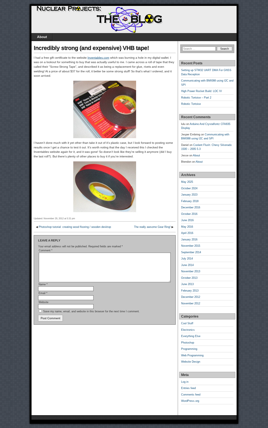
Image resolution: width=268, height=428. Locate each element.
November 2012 (190, 303)
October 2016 (189, 213)
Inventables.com (98, 57)
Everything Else (190, 336)
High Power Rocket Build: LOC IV (201, 91)
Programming (189, 348)
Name (43, 284)
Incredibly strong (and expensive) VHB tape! (91, 48)
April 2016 (187, 233)
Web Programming (192, 355)
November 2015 (190, 245)
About (42, 37)
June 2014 (187, 265)
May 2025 (187, 181)
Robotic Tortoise (191, 103)
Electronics (188, 329)
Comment (45, 250)
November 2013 (190, 271)
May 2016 (187, 226)
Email (43, 293)
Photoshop (187, 342)
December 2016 (190, 207)
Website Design (190, 361)
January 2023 (189, 194)
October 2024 (189, 188)
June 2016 (187, 220)
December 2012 (190, 296)
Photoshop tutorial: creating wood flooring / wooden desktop (75, 226)
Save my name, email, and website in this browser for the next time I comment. (91, 311)
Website (43, 302)
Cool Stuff (187, 323)
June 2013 (187, 284)
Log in (184, 381)
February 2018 (189, 201)
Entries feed (188, 388)
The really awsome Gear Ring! (152, 226)
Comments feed (190, 394)
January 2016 (189, 239)
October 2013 (189, 277)
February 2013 (189, 290)
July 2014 (187, 258)
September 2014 (191, 252)
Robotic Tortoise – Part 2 (196, 97)
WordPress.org (190, 400)
